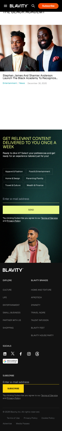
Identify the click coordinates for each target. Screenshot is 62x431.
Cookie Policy (48, 418)
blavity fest (38, 327)
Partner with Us (12, 320)
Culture (7, 289)
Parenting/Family (34, 178)
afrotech (36, 297)
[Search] (33, 6)
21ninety (35, 305)
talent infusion (40, 320)
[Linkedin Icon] (5, 354)
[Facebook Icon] (21, 354)
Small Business (11, 312)
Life (5, 297)
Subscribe (48, 5)
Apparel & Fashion (14, 171)
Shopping (8, 327)
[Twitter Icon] (12, 353)
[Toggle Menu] (5, 6)
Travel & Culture (12, 185)
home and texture (41, 289)
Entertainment (11, 305)
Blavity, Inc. (16, 411)
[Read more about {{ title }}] (31, 48)
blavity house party (42, 335)
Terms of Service (49, 218)
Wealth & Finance (35, 185)
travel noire (38, 312)
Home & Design (12, 178)
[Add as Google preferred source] (10, 361)
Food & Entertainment (39, 171)
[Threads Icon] (37, 354)
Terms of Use (13, 418)
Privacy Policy (13, 220)
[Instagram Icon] (29, 354)
